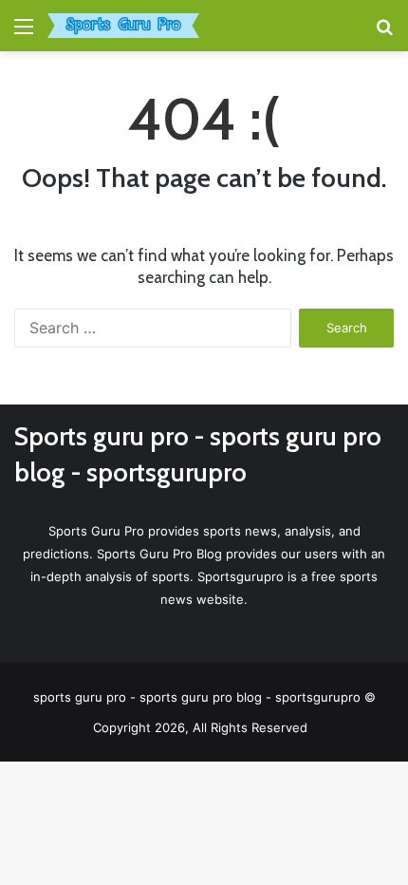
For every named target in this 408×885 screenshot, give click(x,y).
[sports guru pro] (123, 25)
